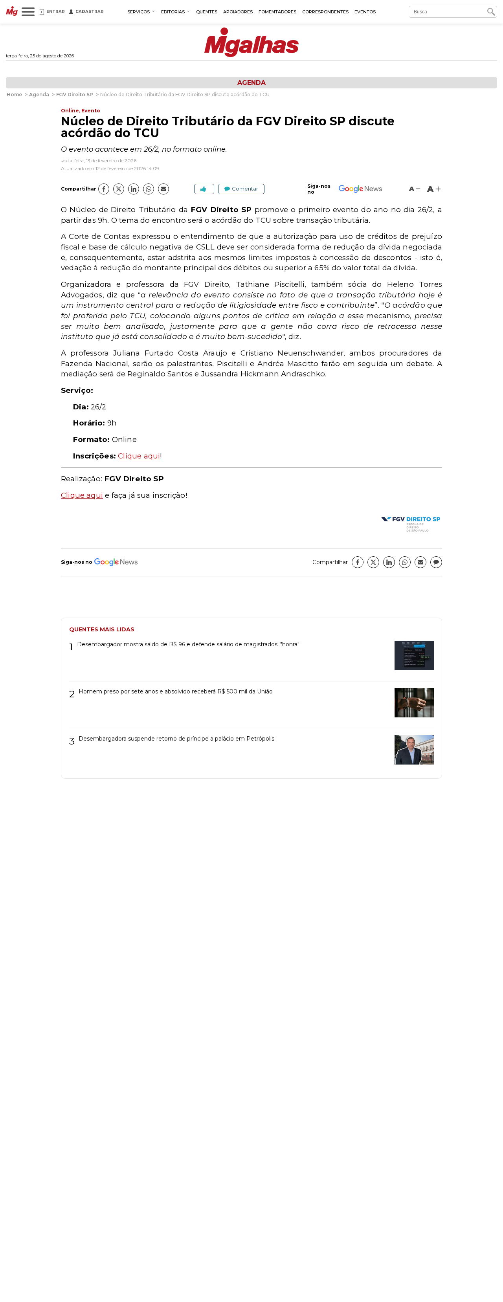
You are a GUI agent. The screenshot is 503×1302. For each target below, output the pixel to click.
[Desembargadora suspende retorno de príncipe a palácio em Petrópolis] (411, 752)
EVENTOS (365, 12)
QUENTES (206, 12)
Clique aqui (139, 455)
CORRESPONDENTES (325, 12)
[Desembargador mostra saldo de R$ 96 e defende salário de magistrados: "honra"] (411, 658)
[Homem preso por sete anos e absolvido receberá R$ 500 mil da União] (411, 705)
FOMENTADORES (277, 12)
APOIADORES (238, 12)
